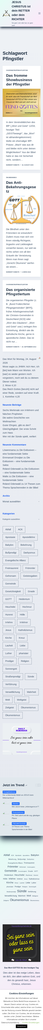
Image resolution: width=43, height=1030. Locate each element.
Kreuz (22, 638)
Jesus (8, 630)
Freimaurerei (11, 568)
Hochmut (27, 607)
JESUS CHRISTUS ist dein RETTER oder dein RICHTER (21, 10)
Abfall (8, 529)
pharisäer (23, 653)
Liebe (22, 645)
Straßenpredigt (12, 676)
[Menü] (39, 13)
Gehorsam (10, 576)
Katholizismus (25, 630)
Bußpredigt (10, 552)
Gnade (31, 591)
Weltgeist (21, 700)
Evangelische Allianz (15, 560)
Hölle (22, 614)
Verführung (11, 684)
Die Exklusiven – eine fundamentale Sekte (19, 461)
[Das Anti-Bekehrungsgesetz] (21, 210)
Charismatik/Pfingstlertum (17, 70)
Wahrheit (31, 692)
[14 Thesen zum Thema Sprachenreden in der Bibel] (6, 826)
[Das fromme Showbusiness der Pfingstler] (21, 103)
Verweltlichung (12, 692)
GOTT (8, 599)
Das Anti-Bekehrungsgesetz (21, 186)
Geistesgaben (30, 576)
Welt (7, 700)
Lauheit (9, 645)
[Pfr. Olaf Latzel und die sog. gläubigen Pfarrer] (6, 815)
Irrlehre (9, 622)
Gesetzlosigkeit (13, 591)
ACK (20, 529)
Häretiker (16, 804)
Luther (8, 653)
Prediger (9, 661)
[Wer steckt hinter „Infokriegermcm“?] (6, 805)
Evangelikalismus (9, 792)
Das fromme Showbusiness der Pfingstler (19, 79)
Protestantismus (18, 812)
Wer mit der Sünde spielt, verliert (19, 436)
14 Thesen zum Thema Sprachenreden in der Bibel (22, 828)
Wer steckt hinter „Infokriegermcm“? (25, 807)
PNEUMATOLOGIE (19, 823)
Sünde (31, 676)
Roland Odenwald (12, 469)
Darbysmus (29, 552)
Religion (25, 661)
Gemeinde (10, 583)
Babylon (9, 545)
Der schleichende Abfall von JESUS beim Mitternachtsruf (18, 796)
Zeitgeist (9, 707)
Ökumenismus (11, 177)
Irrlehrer (24, 622)
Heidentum (24, 599)
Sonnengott (11, 669)
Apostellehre (28, 537)
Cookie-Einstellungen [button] (30, 1022)
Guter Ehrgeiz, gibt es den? (17, 425)
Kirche (8, 638)
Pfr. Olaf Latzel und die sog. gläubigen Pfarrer (26, 816)
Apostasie (10, 537)
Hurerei (9, 614)
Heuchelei (10, 607)
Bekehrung (26, 545)
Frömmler (30, 568)
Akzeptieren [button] (21, 1026)
